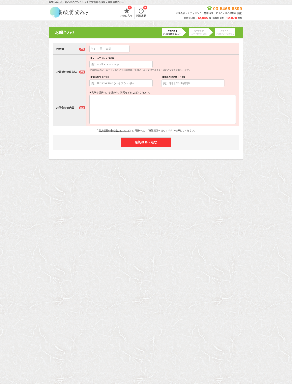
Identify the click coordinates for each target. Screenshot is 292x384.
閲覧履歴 (141, 12)
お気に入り (126, 12)
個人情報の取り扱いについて (114, 130)
